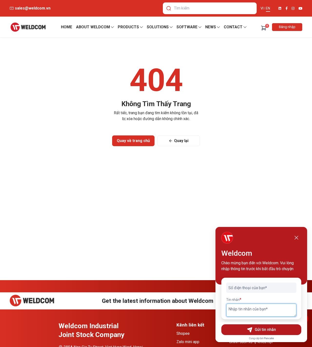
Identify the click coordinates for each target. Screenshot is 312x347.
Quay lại (181, 140)
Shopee (183, 333)
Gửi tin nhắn (265, 329)
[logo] (28, 27)
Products (128, 27)
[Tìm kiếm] (168, 8)
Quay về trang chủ (133, 140)
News (210, 27)
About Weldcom (93, 27)
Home (66, 27)
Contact (233, 27)
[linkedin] (280, 8)
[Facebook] (287, 8)
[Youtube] (300, 8)
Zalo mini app (187, 341)
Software (186, 27)
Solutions (158, 27)
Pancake (269, 338)
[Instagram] (293, 8)
